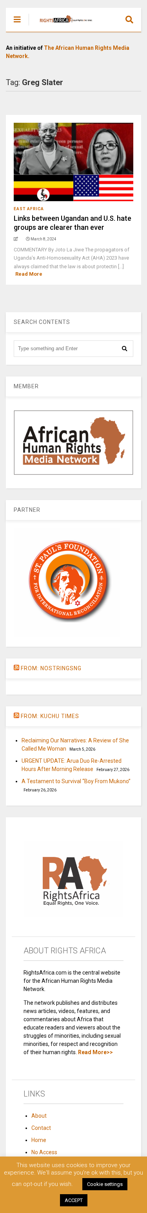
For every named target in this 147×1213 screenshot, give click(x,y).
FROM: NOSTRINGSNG (51, 668)
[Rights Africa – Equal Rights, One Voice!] (62, 26)
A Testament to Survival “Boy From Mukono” (76, 781)
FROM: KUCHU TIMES (50, 716)
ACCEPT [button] (74, 1200)
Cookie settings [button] (105, 1184)
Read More (28, 274)
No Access (44, 1152)
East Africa (29, 209)
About (39, 1116)
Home (38, 1140)
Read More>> (95, 1052)
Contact (41, 1128)
